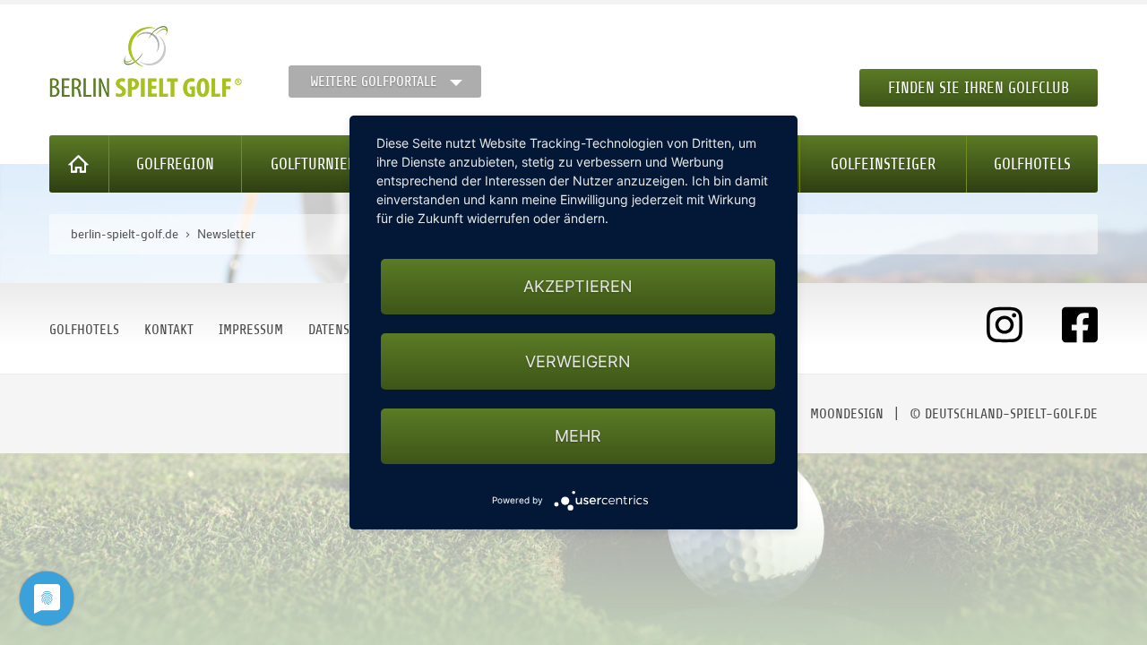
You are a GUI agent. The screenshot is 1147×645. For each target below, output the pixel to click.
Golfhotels (1032, 164)
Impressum (251, 330)
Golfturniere (317, 164)
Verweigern (578, 361)
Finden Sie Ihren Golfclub (978, 88)
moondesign (847, 414)
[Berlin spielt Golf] (145, 62)
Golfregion (175, 164)
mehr (578, 435)
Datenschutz (346, 330)
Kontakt (169, 330)
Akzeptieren (578, 286)
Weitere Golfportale (373, 81)
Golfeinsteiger (883, 164)
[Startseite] (79, 164)
